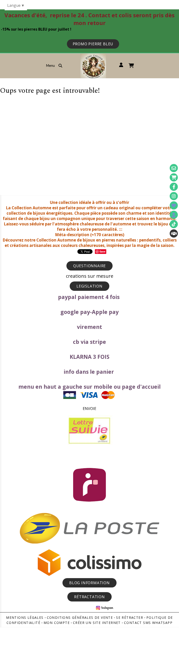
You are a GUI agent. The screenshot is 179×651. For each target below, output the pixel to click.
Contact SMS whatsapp (148, 622)
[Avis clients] (174, 205)
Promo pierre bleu (93, 43)
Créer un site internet (97, 622)
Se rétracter (129, 617)
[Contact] (174, 168)
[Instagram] (174, 196)
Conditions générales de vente (80, 617)
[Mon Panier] (174, 177)
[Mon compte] (174, 215)
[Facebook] (174, 187)
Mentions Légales (24, 617)
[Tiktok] (174, 224)
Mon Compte (57, 622)
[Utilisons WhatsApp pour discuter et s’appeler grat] (174, 233)
